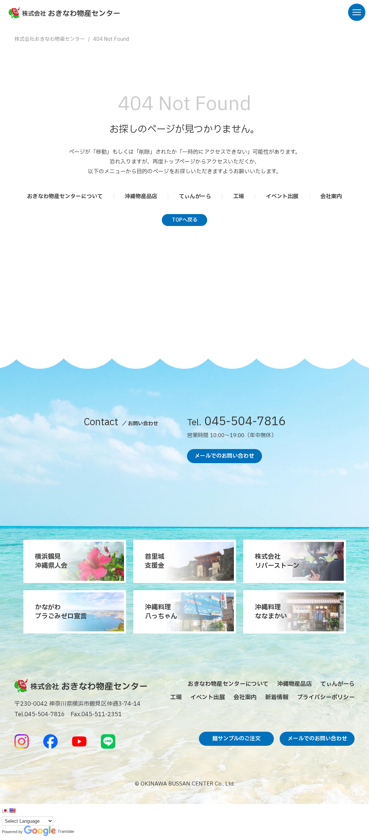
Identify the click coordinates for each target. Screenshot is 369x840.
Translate (40, 832)
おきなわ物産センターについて (65, 196)
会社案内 (331, 196)
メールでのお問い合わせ (224, 456)
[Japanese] (5, 810)
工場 (238, 196)
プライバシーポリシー (326, 697)
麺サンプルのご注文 (236, 739)
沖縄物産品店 (141, 196)
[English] (12, 810)
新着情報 (276, 697)
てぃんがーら (195, 196)
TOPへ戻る (184, 220)
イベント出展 (282, 196)
